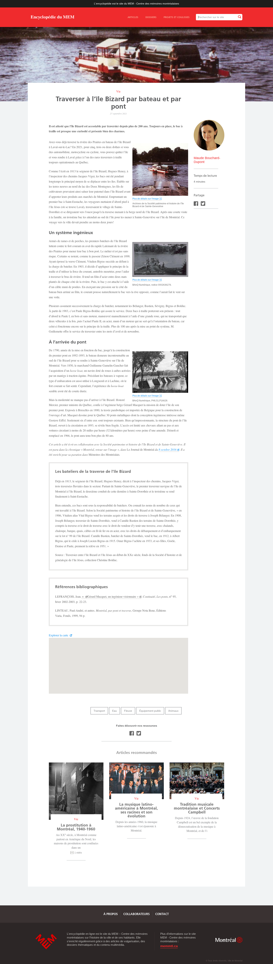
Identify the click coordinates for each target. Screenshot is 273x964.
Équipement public (150, 710)
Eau (114, 710)
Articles (133, 17)
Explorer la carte (59, 635)
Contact (162, 914)
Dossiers (150, 17)
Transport (99, 710)
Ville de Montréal (228, 940)
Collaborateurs (136, 914)
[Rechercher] (239, 17)
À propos (110, 914)
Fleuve (128, 710)
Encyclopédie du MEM (52, 17)
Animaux (173, 710)
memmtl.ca (169, 946)
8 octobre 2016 (167, 449)
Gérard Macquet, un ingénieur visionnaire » (113, 596)
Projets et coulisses (176, 17)
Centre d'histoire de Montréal (46, 941)
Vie (118, 91)
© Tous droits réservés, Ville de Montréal (224, 961)
